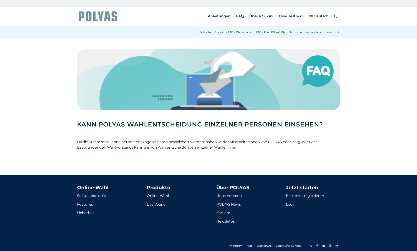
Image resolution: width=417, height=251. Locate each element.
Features (85, 204)
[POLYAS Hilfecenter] (98, 16)
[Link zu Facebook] (317, 245)
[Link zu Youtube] (336, 245)
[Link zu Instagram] (330, 245)
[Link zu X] (310, 245)
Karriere (223, 213)
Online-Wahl (158, 196)
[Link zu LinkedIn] (323, 245)
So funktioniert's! (91, 196)
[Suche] (335, 16)
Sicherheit (86, 213)
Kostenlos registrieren (305, 196)
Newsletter (226, 221)
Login (291, 204)
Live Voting (156, 204)
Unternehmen (229, 196)
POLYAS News (228, 204)
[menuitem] (219, 16)
